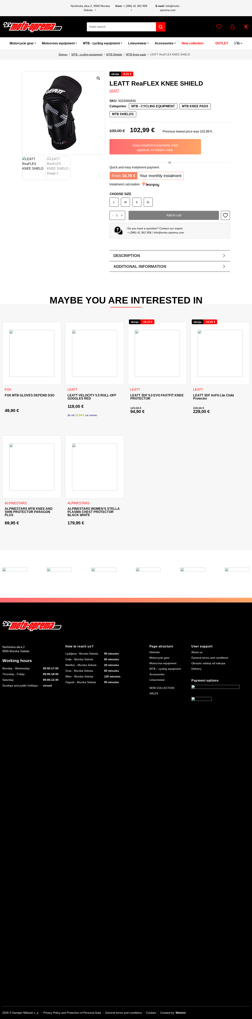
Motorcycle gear (22, 43)
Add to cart (173, 215)
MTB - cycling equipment (101, 43)
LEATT (114, 90)
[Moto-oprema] (32, 26)
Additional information (139, 266)
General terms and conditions (209, 657)
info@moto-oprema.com (169, 232)
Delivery (196, 668)
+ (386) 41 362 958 (135, 5)
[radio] (114, 202)
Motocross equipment (58, 43)
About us (196, 652)
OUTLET (221, 43)
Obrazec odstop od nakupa (208, 663)
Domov (63, 54)
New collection (193, 43)
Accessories (164, 43)
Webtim (181, 1012)
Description (126, 255)
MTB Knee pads (136, 54)
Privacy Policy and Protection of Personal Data (72, 1012)
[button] (98, 78)
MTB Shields (114, 54)
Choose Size (120, 194)
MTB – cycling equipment (165, 668)
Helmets (154, 652)
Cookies (151, 1012)
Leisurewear (137, 43)
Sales (153, 693)
